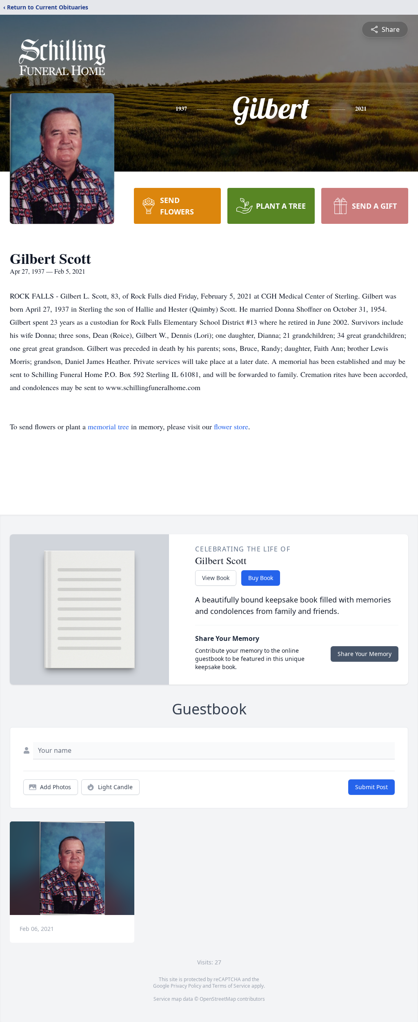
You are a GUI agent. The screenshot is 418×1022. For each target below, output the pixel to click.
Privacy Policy (186, 985)
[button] (72, 868)
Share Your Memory (364, 654)
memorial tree (108, 426)
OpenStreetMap (218, 998)
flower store (231, 426)
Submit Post (371, 787)
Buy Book (260, 578)
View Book (215, 578)
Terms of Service (231, 985)
